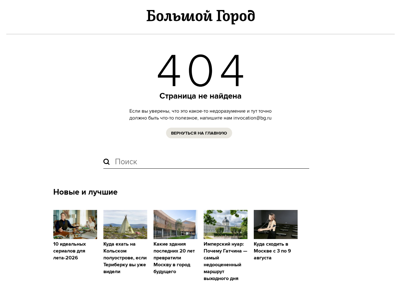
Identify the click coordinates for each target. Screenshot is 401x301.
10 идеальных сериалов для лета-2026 (69, 251)
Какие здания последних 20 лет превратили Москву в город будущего (174, 258)
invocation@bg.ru (252, 118)
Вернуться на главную (199, 133)
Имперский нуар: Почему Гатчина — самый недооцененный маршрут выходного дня (225, 261)
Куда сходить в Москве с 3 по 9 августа (272, 251)
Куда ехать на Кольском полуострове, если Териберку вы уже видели (125, 258)
